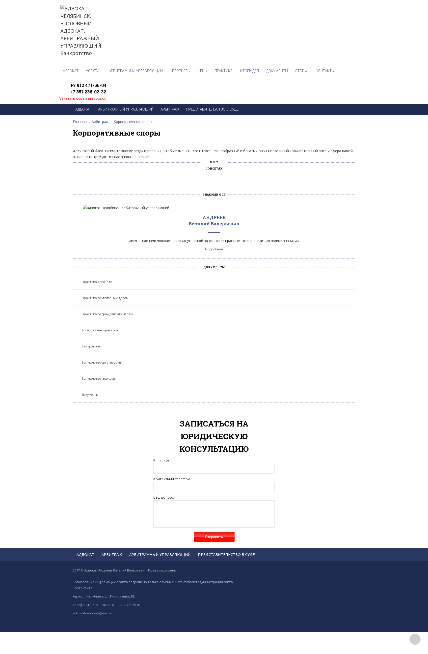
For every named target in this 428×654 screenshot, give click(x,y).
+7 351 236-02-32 (88, 92)
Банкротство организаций (101, 362)
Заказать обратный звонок (82, 98)
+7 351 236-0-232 (102, 604)
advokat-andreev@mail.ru (92, 613)
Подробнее (214, 249)
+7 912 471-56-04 (88, 85)
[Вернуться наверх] (415, 639)
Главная (80, 121)
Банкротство (91, 346)
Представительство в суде (226, 554)
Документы (90, 395)
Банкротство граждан (98, 378)
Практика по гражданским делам (107, 314)
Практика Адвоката (97, 282)
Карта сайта (82, 588)
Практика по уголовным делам (105, 298)
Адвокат (85, 554)
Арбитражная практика (100, 330)
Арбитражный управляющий (159, 554)
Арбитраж (100, 121)
